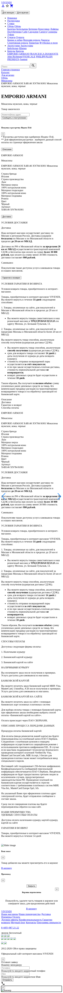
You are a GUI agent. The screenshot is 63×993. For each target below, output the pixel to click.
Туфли (10, 34)
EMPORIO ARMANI (18, 54)
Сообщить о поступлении (14, 118)
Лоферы (54, 29)
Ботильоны (22, 29)
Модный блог (18, 922)
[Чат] (2, 936)
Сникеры (52, 31)
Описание (6, 149)
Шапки (23, 48)
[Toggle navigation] (2, 10)
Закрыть (31, 886)
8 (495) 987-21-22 (10, 927)
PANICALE (29, 56)
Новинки (12, 18)
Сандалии (33, 31)
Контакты (31, 922)
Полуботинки (14, 31)
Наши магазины (9, 914)
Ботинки (33, 29)
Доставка (6, 216)
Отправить (7, 980)
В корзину (6, 868)
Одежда (11, 37)
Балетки (11, 29)
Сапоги (43, 31)
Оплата (16, 917)
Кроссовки (44, 29)
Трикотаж (34, 43)
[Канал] (5, 936)
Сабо (25, 31)
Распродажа (13, 20)
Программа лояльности (49, 922)
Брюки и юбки (15, 40)
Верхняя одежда (31, 40)
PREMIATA (13, 59)
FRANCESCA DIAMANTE (44, 54)
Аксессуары (13, 45)
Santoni (23, 59)
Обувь (10, 26)
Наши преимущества (30, 914)
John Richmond (15, 56)
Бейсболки (13, 48)
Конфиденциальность (30, 919)
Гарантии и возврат (11, 278)
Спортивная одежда (17, 43)
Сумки (10, 23)
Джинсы (45, 40)
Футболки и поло (48, 43)
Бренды (11, 51)
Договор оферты (10, 919)
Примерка (6, 917)
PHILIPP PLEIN (44, 56)
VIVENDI (6, 2)
